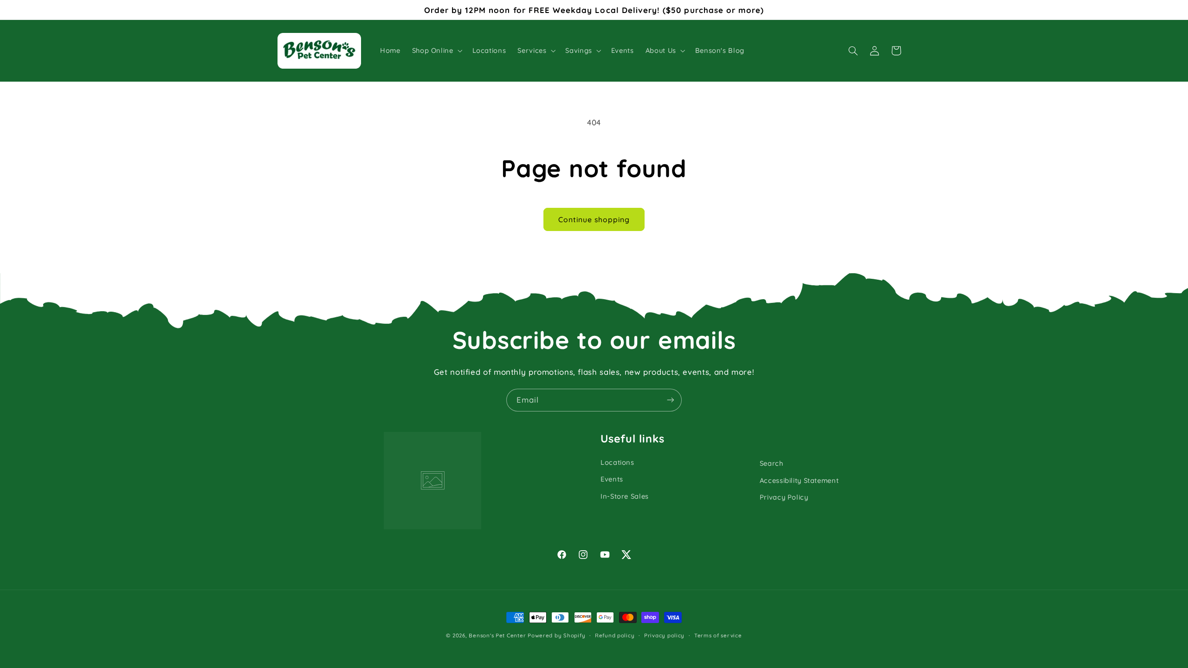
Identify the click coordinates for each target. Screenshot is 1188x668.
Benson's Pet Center (497, 635)
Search (771, 463)
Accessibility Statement (799, 480)
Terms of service (718, 635)
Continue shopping (594, 219)
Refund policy (615, 635)
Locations (617, 462)
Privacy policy (664, 635)
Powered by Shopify (556, 635)
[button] (436, 50)
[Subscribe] (670, 400)
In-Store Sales (624, 496)
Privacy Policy (784, 497)
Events (611, 479)
